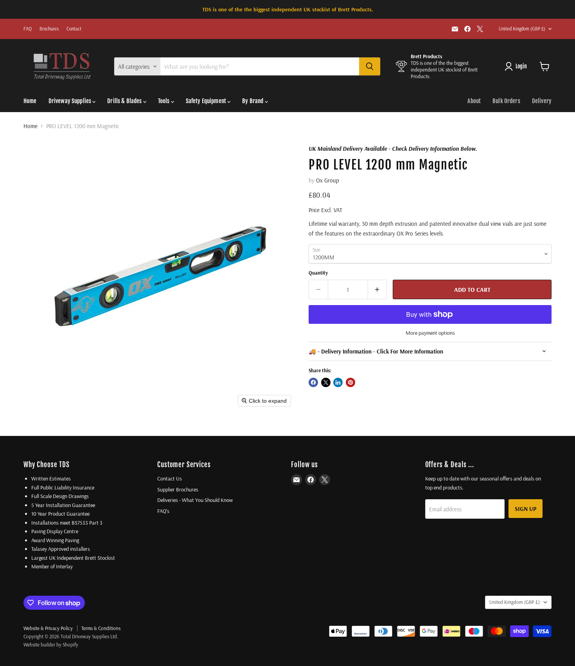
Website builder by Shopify (50, 644)
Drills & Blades (125, 101)
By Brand (253, 101)
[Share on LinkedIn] (338, 382)
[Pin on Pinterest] (350, 382)
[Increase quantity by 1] (377, 289)
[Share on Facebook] (313, 382)
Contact (73, 29)
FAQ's (163, 510)
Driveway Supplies (71, 101)
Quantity (318, 273)
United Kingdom (522, 29)
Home (30, 101)
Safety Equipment (207, 101)
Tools (164, 101)
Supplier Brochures (177, 489)
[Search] (369, 66)
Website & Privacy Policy (48, 628)
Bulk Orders (506, 101)
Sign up (525, 508)
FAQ (27, 29)
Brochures (49, 29)
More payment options (430, 333)
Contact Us (169, 478)
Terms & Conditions (100, 628)
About (474, 101)
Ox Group (327, 180)
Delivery (542, 101)
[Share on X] (326, 382)
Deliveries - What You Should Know (195, 500)
